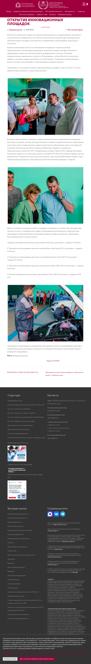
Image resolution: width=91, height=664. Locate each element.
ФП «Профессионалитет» (54, 11)
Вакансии (11, 563)
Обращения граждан (65, 15)
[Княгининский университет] (42, 5)
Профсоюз (11, 559)
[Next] (79, 106)
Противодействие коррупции (17, 547)
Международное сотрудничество (19, 539)
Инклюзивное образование (17, 576)
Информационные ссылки (16, 596)
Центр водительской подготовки (18, 429)
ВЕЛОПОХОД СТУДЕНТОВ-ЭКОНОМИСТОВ (22, 372)
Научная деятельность (15, 522)
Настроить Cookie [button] (10, 659)
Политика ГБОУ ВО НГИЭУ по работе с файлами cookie (26, 438)
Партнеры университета (16, 534)
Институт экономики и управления (19, 409)
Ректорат (11, 543)
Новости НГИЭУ (53, 361)
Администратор (15, 30)
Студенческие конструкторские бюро (20, 465)
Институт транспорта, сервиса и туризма (21, 413)
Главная (8, 11)
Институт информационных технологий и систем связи (26, 405)
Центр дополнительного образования (20, 425)
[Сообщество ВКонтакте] (56, 514)
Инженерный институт (15, 401)
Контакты (53, 15)
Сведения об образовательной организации (28, 11)
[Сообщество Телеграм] (62, 514)
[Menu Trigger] (83, 4)
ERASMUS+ (11, 571)
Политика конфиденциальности (18, 434)
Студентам (81, 11)
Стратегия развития (14, 584)
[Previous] (11, 313)
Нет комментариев (75, 30)
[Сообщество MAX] (50, 514)
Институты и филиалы (26, 15)
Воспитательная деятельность (17, 518)
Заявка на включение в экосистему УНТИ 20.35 (23, 592)
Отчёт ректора (13, 588)
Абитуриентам (69, 11)
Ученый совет (12, 551)
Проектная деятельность (16, 526)
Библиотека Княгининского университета (21, 555)
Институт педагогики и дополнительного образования (26, 417)
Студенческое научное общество (18, 614)
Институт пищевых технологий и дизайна (21, 421)
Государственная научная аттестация (20, 530)
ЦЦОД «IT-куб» (42, 15)
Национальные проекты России (18, 443)
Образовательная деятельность (18, 514)
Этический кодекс (14, 580)
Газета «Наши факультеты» (16, 567)
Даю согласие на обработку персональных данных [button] (37, 659)
